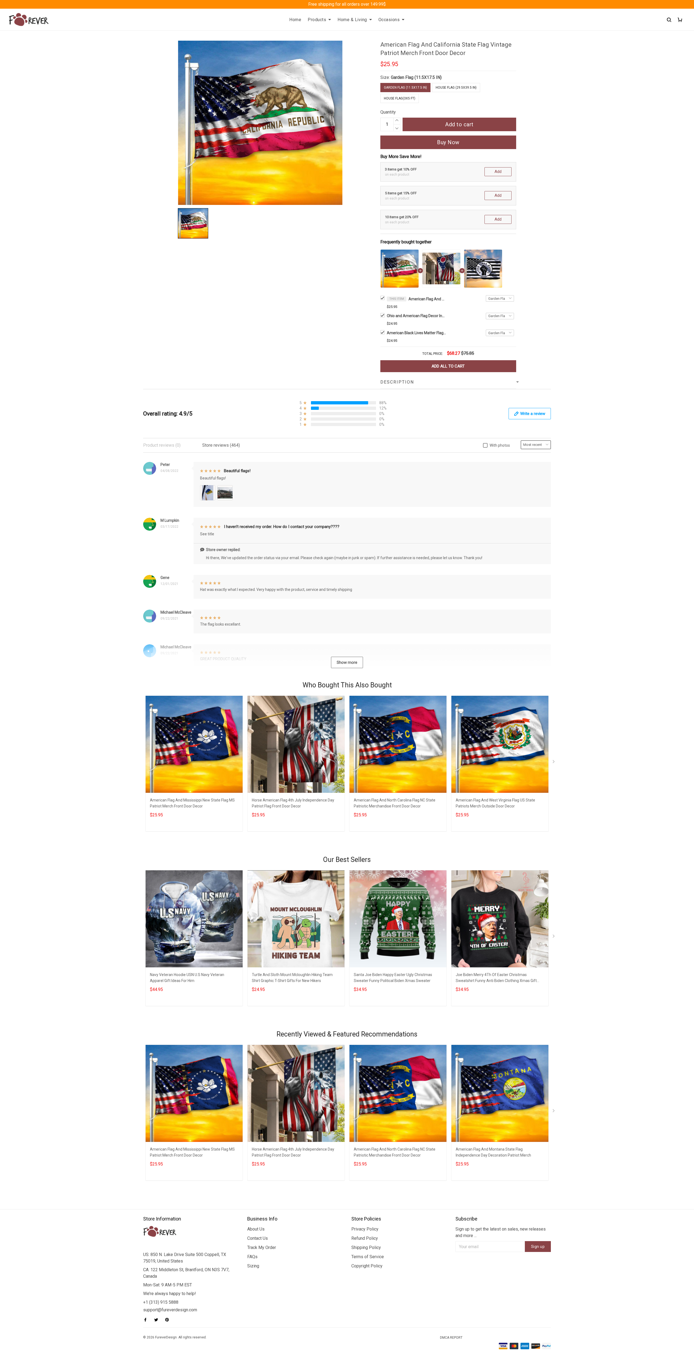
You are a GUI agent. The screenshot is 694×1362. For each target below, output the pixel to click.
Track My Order (261, 1247)
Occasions (389, 19)
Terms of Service (367, 1256)
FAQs (252, 1256)
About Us (256, 1229)
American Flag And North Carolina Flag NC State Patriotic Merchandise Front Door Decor (394, 803)
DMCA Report (451, 1338)
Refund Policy (364, 1238)
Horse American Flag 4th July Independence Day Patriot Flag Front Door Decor (293, 803)
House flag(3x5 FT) (399, 98)
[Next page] (554, 762)
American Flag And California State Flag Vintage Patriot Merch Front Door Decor (427, 299)
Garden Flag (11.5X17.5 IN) (416, 77)
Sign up (538, 1246)
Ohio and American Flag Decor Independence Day (416, 316)
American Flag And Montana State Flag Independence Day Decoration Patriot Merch (493, 1152)
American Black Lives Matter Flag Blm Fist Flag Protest (416, 333)
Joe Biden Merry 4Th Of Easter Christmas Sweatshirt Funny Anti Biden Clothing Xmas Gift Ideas (496, 978)
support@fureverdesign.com (170, 1309)
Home (295, 19)
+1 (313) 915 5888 (160, 1302)
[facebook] (147, 1319)
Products (317, 19)
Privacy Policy (364, 1229)
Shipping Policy (366, 1247)
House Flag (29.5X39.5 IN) (456, 87)
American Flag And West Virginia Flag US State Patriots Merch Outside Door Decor (495, 803)
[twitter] (158, 1319)
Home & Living (352, 19)
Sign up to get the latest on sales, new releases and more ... (500, 1232)
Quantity (388, 112)
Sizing (253, 1265)
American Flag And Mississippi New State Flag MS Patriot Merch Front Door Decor (192, 803)
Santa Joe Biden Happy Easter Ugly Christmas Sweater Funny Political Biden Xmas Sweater (393, 978)
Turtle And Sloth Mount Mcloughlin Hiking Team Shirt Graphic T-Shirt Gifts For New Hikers (292, 978)
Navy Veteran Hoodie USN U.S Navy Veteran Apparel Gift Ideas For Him (187, 978)
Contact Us (257, 1238)
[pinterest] (168, 1319)
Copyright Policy (367, 1265)
